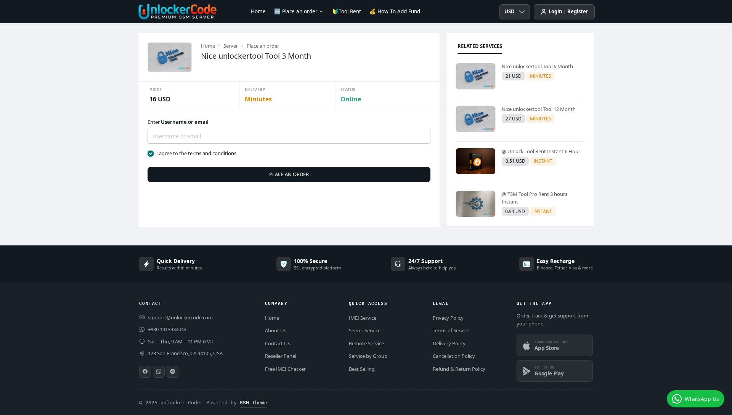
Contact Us (277, 343)
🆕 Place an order (296, 11)
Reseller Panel (280, 356)
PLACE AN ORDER (289, 174)
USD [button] (509, 11)
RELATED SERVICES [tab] (480, 46)
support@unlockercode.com (180, 317)
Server (230, 45)
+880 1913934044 (167, 329)
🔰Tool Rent (346, 11)
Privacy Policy (448, 317)
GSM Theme (253, 402)
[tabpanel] (520, 142)
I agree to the (196, 153)
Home (258, 11)
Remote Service (366, 343)
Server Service (364, 330)
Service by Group (368, 356)
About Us (275, 330)
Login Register (568, 11)
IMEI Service (362, 317)
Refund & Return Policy (459, 368)
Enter (178, 122)
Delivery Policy (449, 343)
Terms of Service (451, 330)
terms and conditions (212, 153)
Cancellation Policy (454, 356)
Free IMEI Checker (285, 368)
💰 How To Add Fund (394, 11)
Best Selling (362, 368)
